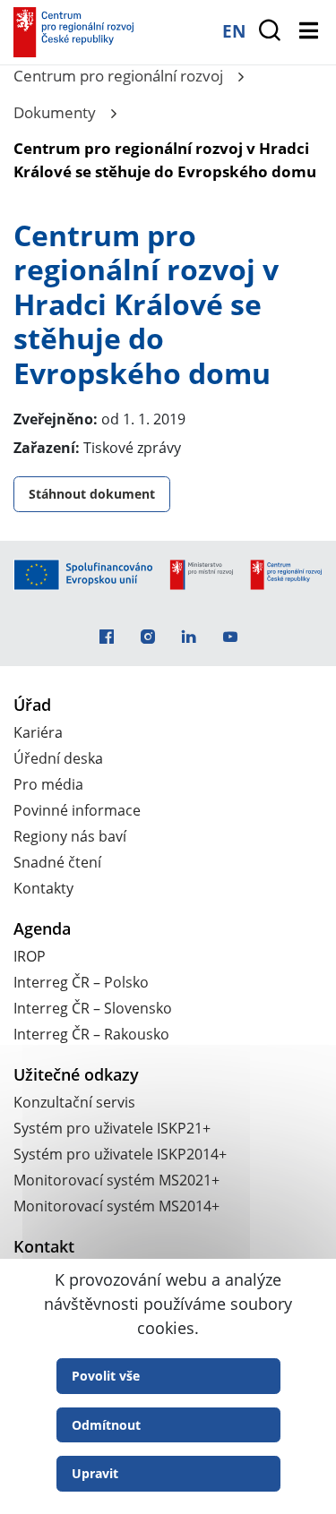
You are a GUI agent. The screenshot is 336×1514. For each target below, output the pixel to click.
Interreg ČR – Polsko (81, 982)
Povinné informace (77, 810)
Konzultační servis (74, 1102)
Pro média (48, 784)
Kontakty (43, 888)
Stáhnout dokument (92, 493)
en (234, 31)
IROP (29, 956)
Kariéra (38, 732)
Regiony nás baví (69, 836)
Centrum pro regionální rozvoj (118, 75)
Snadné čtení (57, 862)
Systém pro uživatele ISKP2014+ (120, 1154)
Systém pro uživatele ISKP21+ (112, 1128)
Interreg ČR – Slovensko (92, 1008)
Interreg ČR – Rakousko (91, 1034)
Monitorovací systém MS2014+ (116, 1206)
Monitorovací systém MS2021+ (116, 1180)
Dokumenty (54, 112)
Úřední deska (58, 758)
